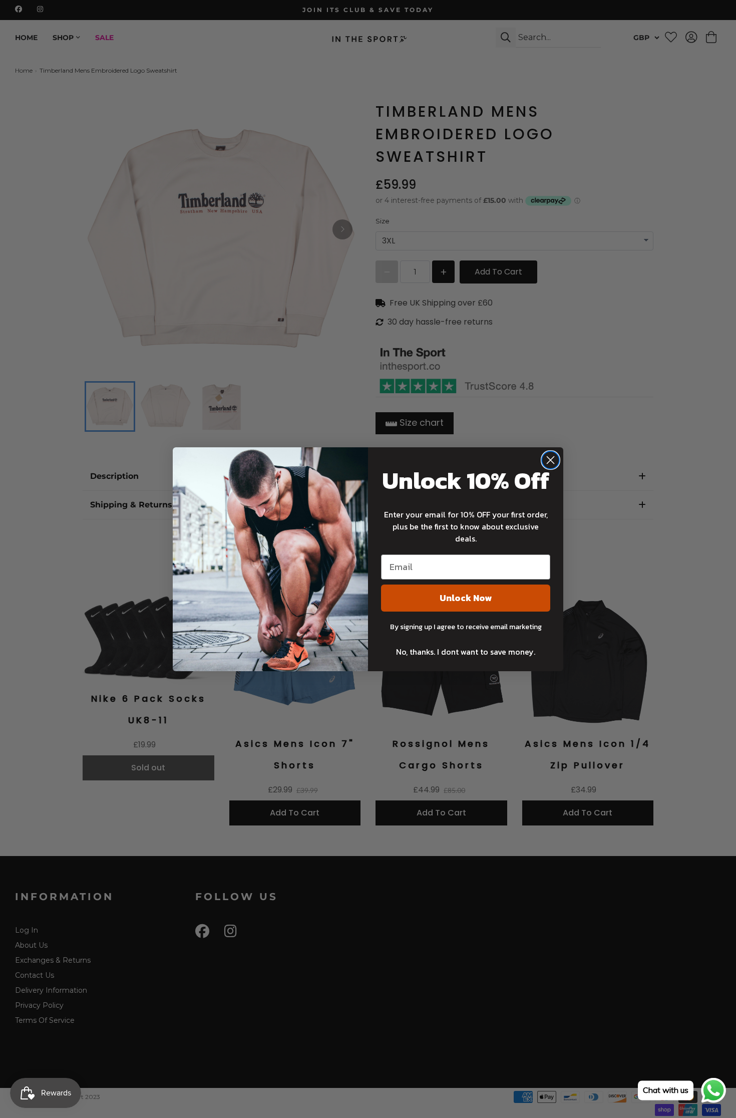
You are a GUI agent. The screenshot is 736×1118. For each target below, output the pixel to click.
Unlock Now (466, 598)
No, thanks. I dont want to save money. (465, 652)
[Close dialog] (550, 460)
